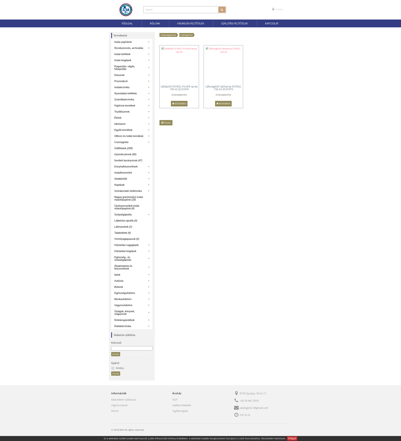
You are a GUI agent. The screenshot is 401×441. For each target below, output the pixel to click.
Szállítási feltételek (234, 23)
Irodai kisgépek (132, 61)
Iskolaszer (132, 124)
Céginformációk (119, 405)
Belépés (279, 9)
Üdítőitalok (123, 148)
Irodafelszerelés (132, 173)
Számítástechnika (132, 100)
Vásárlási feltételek (190, 23)
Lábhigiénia (186, 34)
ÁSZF (175, 399)
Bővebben (180, 103)
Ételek (132, 118)
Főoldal (127, 23)
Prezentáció (132, 82)
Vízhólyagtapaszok (126, 239)
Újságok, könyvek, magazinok (132, 312)
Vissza (167, 122)
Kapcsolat (272, 23)
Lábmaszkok (123, 226)
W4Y (121, 429)
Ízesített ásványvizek (128, 160)
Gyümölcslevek (125, 154)
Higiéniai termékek (132, 106)
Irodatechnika (132, 88)
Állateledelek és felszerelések (132, 267)
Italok (132, 275)
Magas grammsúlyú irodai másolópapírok (128, 198)
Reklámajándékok (132, 321)
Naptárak (132, 185)
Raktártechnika (132, 327)
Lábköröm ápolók (125, 220)
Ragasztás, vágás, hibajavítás (132, 67)
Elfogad (292, 438)
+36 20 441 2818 (249, 400)
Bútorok (132, 288)
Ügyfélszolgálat (180, 410)
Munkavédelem (132, 300)
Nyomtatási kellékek (132, 94)
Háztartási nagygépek (132, 246)
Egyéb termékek (132, 131)
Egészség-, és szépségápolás (132, 258)
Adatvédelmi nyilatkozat (123, 399)
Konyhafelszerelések (132, 167)
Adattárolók (132, 179)
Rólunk (155, 23)
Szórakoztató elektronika (132, 192)
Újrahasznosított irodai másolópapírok (126, 207)
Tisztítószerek (132, 112)
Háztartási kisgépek (132, 252)
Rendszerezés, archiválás (132, 49)
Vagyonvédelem (132, 306)
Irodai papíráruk (132, 43)
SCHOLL (120, 368)
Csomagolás (132, 143)
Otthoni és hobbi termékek (132, 137)
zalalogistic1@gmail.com (254, 408)
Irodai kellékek (132, 55)
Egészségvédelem (132, 294)
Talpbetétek (122, 233)
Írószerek (132, 76)
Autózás (132, 281)
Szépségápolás (132, 215)
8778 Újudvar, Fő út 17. (253, 393)
